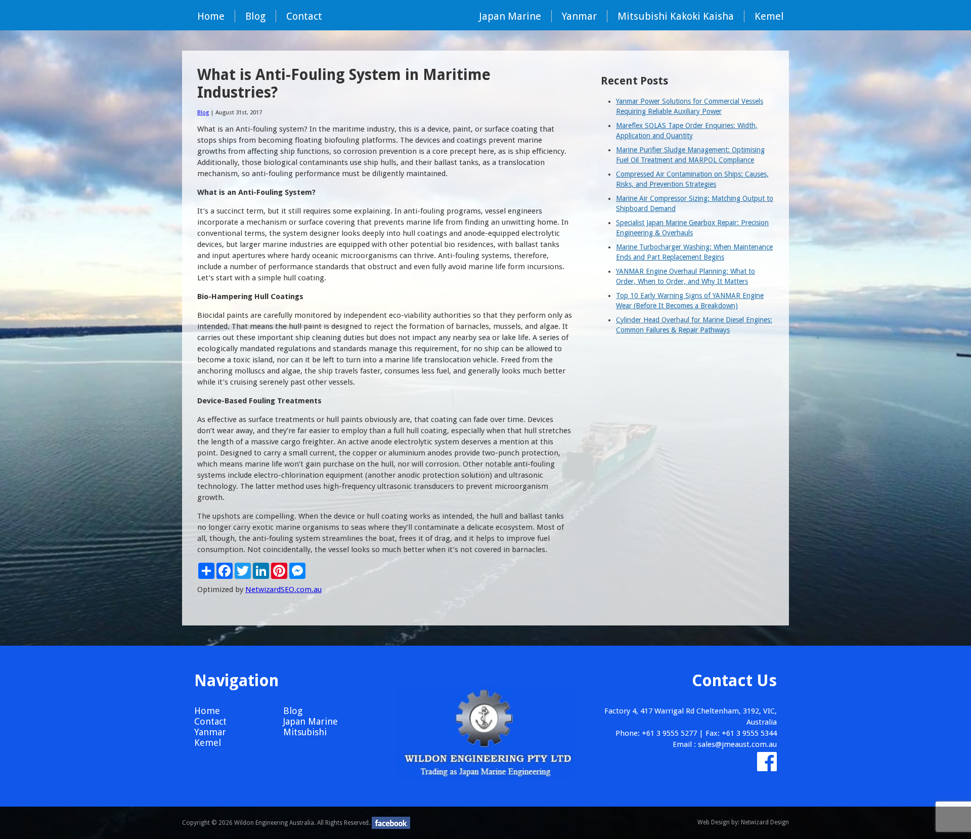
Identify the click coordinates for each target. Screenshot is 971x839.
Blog (255, 16)
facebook (391, 823)
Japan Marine (510, 16)
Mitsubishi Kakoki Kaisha (675, 16)
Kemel (769, 16)
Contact (304, 16)
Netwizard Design (765, 822)
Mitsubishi (305, 732)
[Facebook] (767, 767)
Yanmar (579, 16)
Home (211, 16)
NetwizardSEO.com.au (283, 589)
